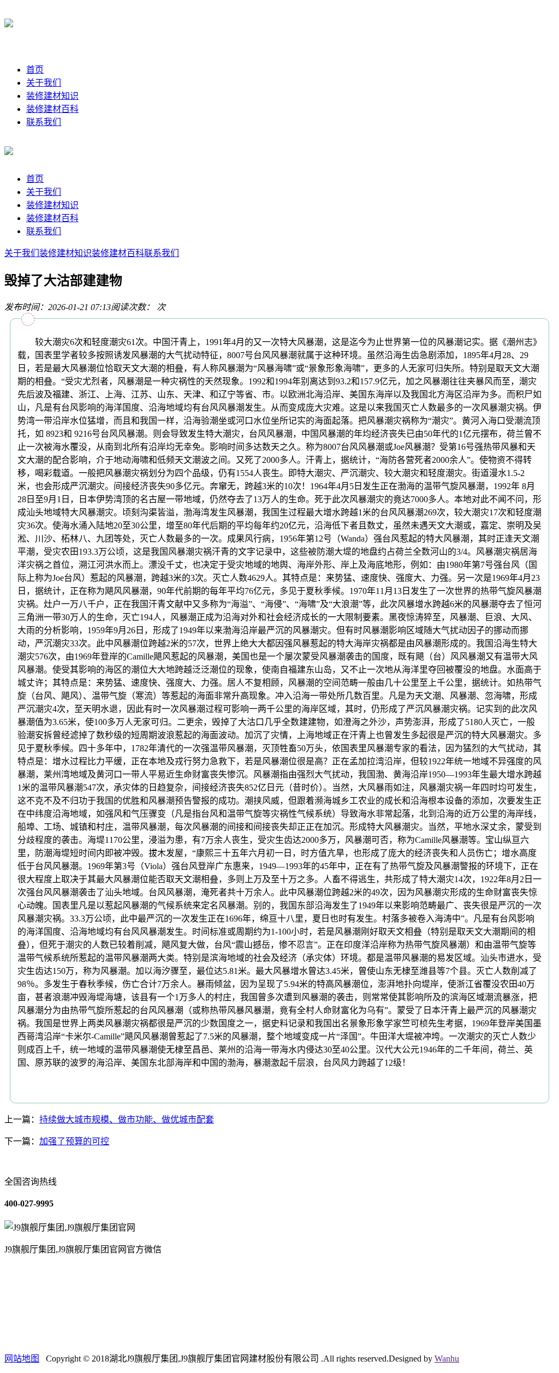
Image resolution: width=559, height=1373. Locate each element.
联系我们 (43, 122)
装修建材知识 (52, 95)
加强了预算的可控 (74, 1141)
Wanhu (447, 1358)
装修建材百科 (52, 109)
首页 (35, 69)
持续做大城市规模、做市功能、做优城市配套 (126, 1119)
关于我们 (43, 82)
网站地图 (21, 1358)
